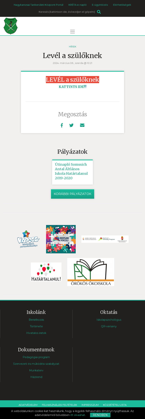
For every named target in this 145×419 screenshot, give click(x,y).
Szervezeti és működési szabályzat (36, 363)
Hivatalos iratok (36, 333)
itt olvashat (77, 415)
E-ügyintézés (100, 4)
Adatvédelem (28, 404)
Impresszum (90, 404)
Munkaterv (36, 370)
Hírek (72, 46)
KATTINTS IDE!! (72, 87)
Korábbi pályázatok (72, 194)
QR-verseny (109, 326)
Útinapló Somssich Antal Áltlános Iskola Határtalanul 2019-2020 (71, 171)
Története (36, 326)
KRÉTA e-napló (78, 4)
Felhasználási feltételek (59, 404)
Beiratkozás (36, 319)
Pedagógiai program (36, 357)
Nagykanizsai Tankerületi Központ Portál (38, 4)
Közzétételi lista (114, 404)
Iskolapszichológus (108, 319)
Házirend (36, 377)
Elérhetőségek (122, 4)
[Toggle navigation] (72, 31)
